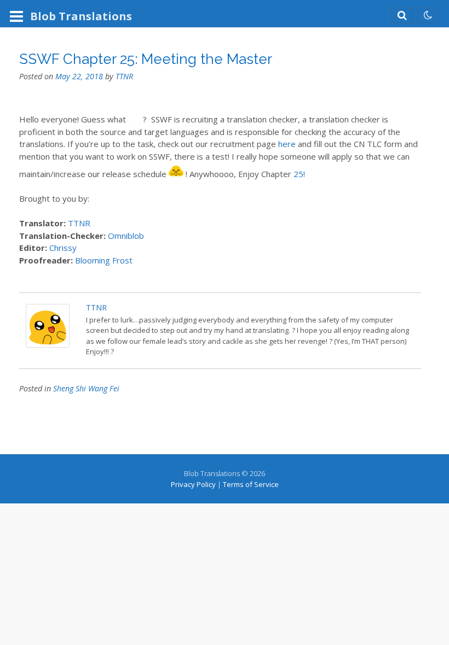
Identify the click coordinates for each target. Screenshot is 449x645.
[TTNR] (48, 344)
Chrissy (63, 247)
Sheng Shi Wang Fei (86, 388)
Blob (81, 16)
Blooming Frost (103, 260)
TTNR (124, 76)
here (287, 143)
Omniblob (126, 235)
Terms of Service (251, 484)
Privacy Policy (193, 484)
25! (299, 173)
